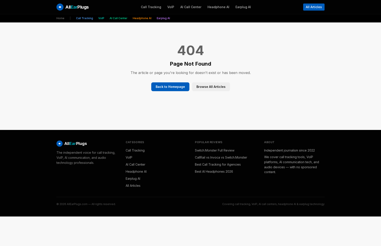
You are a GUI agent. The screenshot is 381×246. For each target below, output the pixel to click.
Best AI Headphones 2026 (214, 171)
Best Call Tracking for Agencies (218, 164)
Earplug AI (243, 7)
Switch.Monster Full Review (214, 150)
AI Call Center (190, 7)
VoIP (170, 7)
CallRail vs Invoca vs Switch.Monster (221, 157)
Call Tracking (151, 7)
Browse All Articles (211, 87)
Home (60, 18)
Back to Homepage (170, 87)
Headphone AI (218, 7)
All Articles (314, 7)
